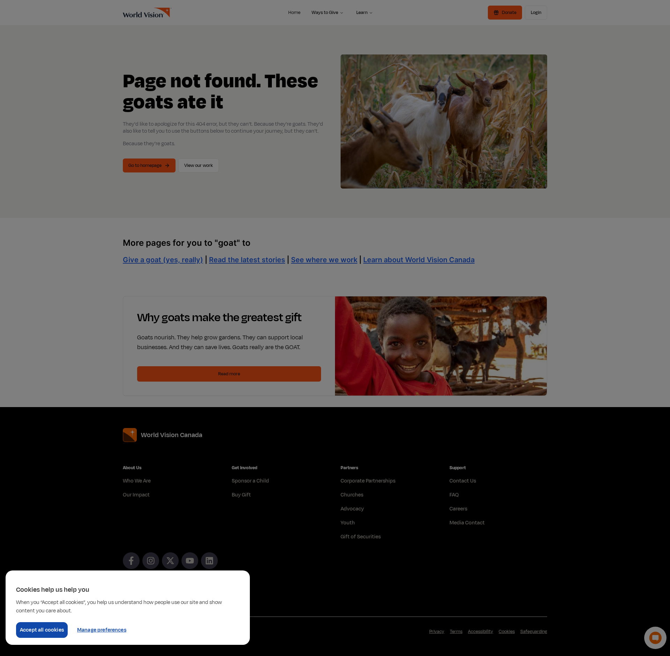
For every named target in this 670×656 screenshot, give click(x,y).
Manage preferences (101, 630)
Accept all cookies (42, 630)
